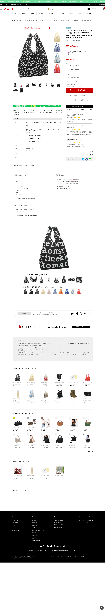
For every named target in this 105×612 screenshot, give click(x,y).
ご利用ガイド (35, 520)
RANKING (42, 13)
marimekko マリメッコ (25, 22)
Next (60, 55)
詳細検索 (94, 9)
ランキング (14, 525)
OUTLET (88, 13)
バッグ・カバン (26, 20)
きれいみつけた (82, 523)
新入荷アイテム (15, 530)
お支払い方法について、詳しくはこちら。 (26, 198)
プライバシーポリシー (43, 550)
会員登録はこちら (36, 538)
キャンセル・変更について (38, 530)
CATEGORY (62, 13)
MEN (32, 13)
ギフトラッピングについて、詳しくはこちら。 (27, 215)
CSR (74, 550)
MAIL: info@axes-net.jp (59, 527)
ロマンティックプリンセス (85, 520)
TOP (15, 13)
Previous (15, 55)
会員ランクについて (36, 535)
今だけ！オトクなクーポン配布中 (97, 4)
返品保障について (36, 533)
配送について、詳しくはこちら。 (66, 188)
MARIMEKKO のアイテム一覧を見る (25, 165)
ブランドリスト (15, 520)
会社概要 (30, 550)
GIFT (79, 13)
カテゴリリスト (15, 522)
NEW (71, 13)
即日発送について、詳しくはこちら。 (67, 186)
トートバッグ (34, 20)
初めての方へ (35, 522)
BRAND (51, 13)
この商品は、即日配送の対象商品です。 (31, 28)
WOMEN (24, 13)
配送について (35, 525)
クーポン (14, 527)
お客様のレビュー (36, 540)
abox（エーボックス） (17, 533)
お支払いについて (36, 527)
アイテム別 (19, 20)
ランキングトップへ (86, 451)
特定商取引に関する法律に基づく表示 (60, 550)
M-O (18, 22)
